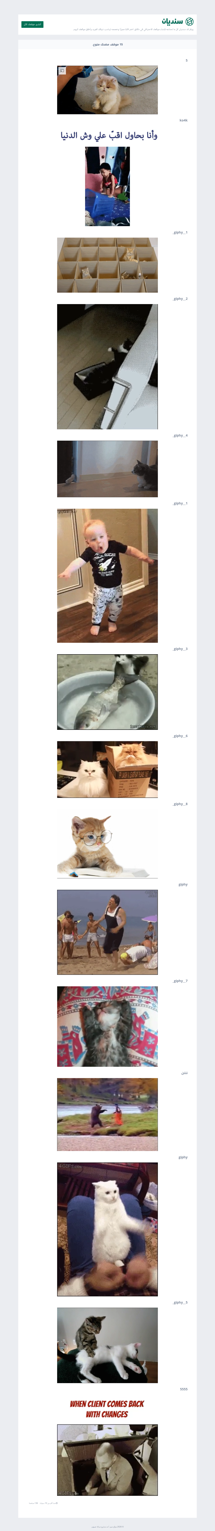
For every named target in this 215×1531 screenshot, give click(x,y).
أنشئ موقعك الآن (32, 24)
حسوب (94, 1527)
